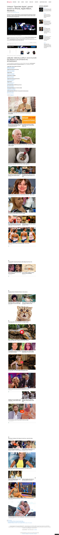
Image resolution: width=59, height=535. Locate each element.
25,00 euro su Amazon (11, 67)
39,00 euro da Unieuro (10, 74)
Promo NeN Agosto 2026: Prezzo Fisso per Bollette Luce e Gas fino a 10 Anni (47, 10)
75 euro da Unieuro (10, 83)
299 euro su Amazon (10, 85)
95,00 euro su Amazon (10, 70)
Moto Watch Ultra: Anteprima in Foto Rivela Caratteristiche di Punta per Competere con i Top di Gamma (47, 46)
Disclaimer (35, 533)
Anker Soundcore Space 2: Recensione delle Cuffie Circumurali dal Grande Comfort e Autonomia (47, 38)
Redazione (27, 533)
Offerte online (10, 520)
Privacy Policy (31, 533)
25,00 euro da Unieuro (10, 68)
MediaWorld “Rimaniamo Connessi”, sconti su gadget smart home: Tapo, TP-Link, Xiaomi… (20, 522)
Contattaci (35, 529)
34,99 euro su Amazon (10, 73)
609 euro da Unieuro (10, 77)
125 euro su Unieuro (10, 80)
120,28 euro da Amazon (11, 79)
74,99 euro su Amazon (10, 82)
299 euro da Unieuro (10, 86)
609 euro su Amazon (10, 76)
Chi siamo (23, 533)
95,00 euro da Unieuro (10, 71)
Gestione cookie (57, 534)
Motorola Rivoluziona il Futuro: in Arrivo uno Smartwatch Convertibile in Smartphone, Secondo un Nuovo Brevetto (47, 23)
